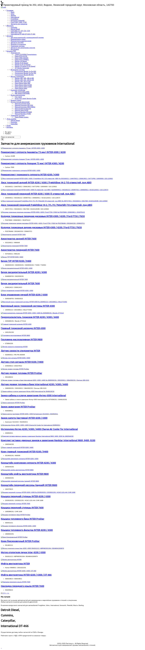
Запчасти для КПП (17, 42)
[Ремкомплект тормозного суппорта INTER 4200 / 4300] (20, 170)
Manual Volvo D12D (21, 110)
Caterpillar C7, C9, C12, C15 (20, 31)
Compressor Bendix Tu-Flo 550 (25, 71)
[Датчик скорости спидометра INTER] (14, 346)
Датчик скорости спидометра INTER (20, 350)
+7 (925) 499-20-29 (34, 2)
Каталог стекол (16, 100)
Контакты (9, 127)
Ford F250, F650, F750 (19, 22)
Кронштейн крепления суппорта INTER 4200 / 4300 (28, 462)
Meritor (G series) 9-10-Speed (25, 66)
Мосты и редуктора (17, 76)
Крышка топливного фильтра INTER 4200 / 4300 (27, 530)
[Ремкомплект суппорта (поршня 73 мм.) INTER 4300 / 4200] (22, 159)
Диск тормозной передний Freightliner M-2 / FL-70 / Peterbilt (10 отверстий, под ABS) (46, 205)
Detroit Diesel (15, 29)
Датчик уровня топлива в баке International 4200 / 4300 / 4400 (34, 384)
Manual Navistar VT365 (23, 114)
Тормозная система (18, 46)
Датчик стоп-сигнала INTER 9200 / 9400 (22, 362)
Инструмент (15, 49)
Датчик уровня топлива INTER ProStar (21, 373)
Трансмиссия (15, 53)
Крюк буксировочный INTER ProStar (20, 541)
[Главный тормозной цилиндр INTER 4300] (16, 324)
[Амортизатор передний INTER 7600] (14, 246)
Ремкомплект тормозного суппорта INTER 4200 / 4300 (30, 174)
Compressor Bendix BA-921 (24, 75)
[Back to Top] (1, 648)
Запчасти (9, 36)
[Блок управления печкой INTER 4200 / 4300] (17, 290)
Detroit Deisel (15, 120)
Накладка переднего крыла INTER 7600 (22, 586)
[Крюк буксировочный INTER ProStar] (14, 537)
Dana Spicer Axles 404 (22, 83)
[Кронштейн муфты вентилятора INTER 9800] (17, 470)
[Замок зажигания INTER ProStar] (13, 403)
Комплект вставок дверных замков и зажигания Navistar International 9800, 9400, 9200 (48, 440)
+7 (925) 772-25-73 (14, 2)
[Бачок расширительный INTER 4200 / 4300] (16, 268)
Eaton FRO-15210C (21, 58)
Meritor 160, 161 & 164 (22, 81)
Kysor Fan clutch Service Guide (25, 98)
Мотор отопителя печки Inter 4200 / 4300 (23, 552)
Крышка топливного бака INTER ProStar (22, 518)
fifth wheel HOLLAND (22, 92)
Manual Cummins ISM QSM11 (25, 107)
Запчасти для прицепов (19, 24)
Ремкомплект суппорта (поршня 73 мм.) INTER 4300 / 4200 (32, 163)
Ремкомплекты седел (18, 39)
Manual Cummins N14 (22, 103)
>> (8, 593)
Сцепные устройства (18, 90)
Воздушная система (18, 70)
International (15, 17)
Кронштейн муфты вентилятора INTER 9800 (25, 474)
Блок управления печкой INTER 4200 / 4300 (24, 294)
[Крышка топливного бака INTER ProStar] (15, 515)
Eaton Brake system (21, 117)
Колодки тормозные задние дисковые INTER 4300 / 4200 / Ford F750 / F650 (41, 227)
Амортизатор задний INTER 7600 (18, 238)
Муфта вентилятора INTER (15, 563)
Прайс (8, 125)
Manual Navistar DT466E (23, 112)
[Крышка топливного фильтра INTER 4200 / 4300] (18, 526)
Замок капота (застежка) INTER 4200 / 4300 (24, 418)
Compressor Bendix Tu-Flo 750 (25, 73)
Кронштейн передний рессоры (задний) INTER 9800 (29, 485)
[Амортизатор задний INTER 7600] (13, 234)
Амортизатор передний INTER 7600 (20, 250)
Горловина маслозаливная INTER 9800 (21, 339)
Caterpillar (14, 124)
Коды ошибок (11, 119)
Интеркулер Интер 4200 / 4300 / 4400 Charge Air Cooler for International (39, 429)
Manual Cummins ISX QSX (24, 105)
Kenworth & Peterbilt (17, 20)
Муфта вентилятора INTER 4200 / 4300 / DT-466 (26, 574)
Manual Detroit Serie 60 (23, 108)
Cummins (14, 27)
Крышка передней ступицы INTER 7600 (22, 507)
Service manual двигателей (20, 102)
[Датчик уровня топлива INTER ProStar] (15, 369)
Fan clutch (18, 97)
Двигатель (9, 25)
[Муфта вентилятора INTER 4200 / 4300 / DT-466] (18, 571)
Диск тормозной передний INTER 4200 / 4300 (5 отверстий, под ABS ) (38, 193)
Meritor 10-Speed (21, 61)
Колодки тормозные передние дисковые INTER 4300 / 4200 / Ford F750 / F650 (43, 216)
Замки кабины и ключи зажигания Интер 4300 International (33, 395)
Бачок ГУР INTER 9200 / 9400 (16, 261)
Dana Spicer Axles (21, 88)
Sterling (13, 15)
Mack (12, 12)
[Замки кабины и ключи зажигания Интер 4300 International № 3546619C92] (27, 391)
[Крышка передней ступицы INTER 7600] (15, 503)
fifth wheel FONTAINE (22, 93)
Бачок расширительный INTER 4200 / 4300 (24, 272)
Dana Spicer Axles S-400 (23, 86)
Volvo (12, 14)
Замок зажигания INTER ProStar (18, 406)
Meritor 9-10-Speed (21, 63)
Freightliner (14, 19)
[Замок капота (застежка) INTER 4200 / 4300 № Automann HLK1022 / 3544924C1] (29, 414)
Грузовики (9, 10)
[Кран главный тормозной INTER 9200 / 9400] (17, 447)
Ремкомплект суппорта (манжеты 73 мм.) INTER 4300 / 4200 (33, 152)
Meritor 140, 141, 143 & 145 (24, 80)
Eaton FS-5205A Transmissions (26, 54)
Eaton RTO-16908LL (22, 59)
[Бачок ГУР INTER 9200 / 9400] (12, 257)
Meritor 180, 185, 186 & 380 (24, 78)
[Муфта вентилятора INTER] (11, 559)
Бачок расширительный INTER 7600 (20, 283)
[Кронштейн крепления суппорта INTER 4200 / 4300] (19, 459)
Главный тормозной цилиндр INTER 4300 (23, 328)
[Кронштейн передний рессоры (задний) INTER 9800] (20, 481)
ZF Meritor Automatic (22, 68)
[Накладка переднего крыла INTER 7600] (15, 582)
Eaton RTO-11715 (21, 56)
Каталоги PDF (11, 51)
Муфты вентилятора (18, 95)
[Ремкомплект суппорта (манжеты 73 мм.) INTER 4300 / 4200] (23, 148)
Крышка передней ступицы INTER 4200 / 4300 (26, 496)
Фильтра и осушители (18, 44)
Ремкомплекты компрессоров (21, 41)
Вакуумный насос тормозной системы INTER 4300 (28, 306)
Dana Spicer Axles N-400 (23, 85)
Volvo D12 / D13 (16, 32)
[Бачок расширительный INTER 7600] (14, 279)
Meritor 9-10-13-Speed (22, 64)
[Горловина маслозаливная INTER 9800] (15, 335)
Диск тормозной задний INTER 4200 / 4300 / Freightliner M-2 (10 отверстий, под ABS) (46, 182)
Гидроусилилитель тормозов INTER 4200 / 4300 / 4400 (30, 317)
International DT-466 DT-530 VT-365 (23, 34)
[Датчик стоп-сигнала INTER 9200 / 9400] (15, 358)
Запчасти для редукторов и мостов (23, 47)
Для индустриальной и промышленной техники (27, 37)
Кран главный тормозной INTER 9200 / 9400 (24, 451)
